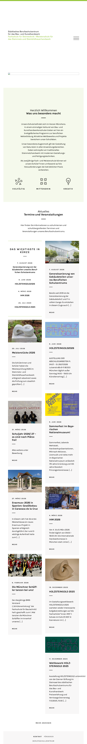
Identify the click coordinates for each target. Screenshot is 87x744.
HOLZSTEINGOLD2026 (25, 284)
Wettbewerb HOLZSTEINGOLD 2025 (60, 665)
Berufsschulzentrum (43, 741)
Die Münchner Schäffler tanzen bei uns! (24, 588)
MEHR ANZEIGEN (43, 723)
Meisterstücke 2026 (23, 352)
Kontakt (37, 737)
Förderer (49, 737)
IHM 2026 (24, 295)
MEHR (51, 312)
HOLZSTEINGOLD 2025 (25, 307)
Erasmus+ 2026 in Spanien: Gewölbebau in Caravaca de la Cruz (25, 505)
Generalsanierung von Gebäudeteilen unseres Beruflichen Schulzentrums (25, 270)
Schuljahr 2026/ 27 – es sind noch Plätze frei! (24, 436)
